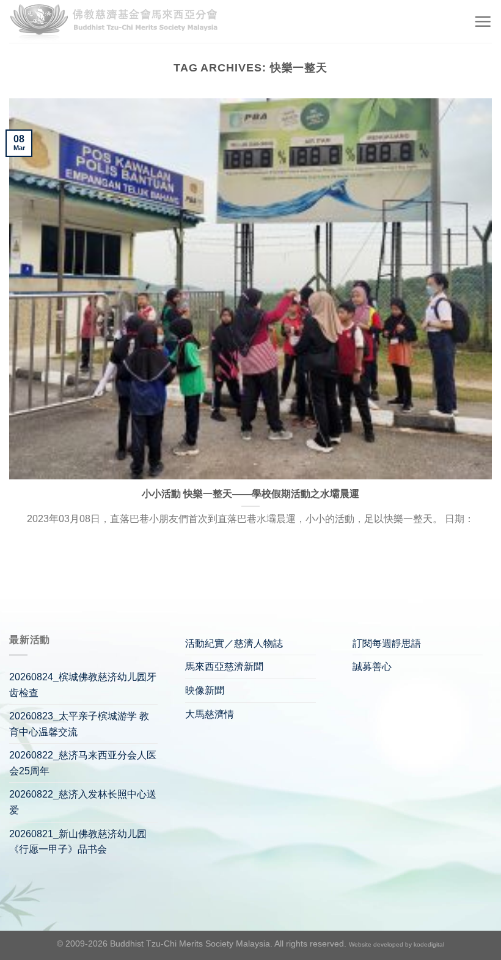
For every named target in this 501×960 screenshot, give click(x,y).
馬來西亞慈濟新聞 (224, 666)
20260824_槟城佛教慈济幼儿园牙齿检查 (82, 685)
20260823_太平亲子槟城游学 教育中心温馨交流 (79, 724)
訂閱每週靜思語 (387, 643)
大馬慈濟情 (209, 714)
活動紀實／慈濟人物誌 (234, 643)
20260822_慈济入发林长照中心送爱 (82, 802)
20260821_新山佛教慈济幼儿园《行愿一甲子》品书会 (78, 842)
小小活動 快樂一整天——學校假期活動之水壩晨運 (250, 494)
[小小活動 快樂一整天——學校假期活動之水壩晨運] (250, 288)
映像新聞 (204, 690)
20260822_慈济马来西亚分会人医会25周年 (82, 763)
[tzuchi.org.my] (119, 22)
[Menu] (483, 21)
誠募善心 (372, 666)
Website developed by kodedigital (396, 944)
